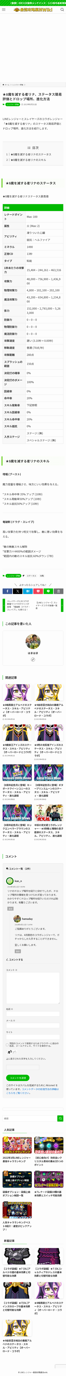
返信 (10, 908)
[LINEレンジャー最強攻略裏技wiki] (33, 9)
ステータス (31, 575)
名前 (9, 1009)
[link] (33, 660)
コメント (11, 969)
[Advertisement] (33, 48)
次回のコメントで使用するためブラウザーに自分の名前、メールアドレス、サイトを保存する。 (34, 1044)
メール (10, 1020)
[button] (7, 591)
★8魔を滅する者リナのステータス (31, 154)
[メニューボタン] (3, 9)
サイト (9, 1032)
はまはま (33, 653)
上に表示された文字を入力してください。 (26, 1058)
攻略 (42, 575)
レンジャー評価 (13, 104)
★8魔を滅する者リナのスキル (28, 160)
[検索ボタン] (62, 9)
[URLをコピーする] (58, 591)
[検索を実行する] (60, 1118)
